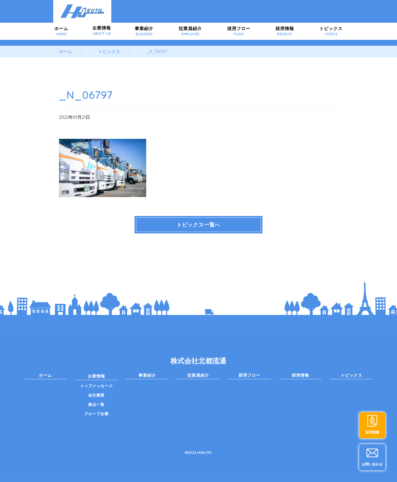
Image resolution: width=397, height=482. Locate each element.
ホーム (61, 31)
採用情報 (285, 31)
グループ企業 (96, 413)
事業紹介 (144, 31)
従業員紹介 (190, 31)
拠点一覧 (96, 404)
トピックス (331, 31)
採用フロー (239, 31)
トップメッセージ (96, 385)
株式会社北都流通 (198, 360)
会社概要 (96, 395)
